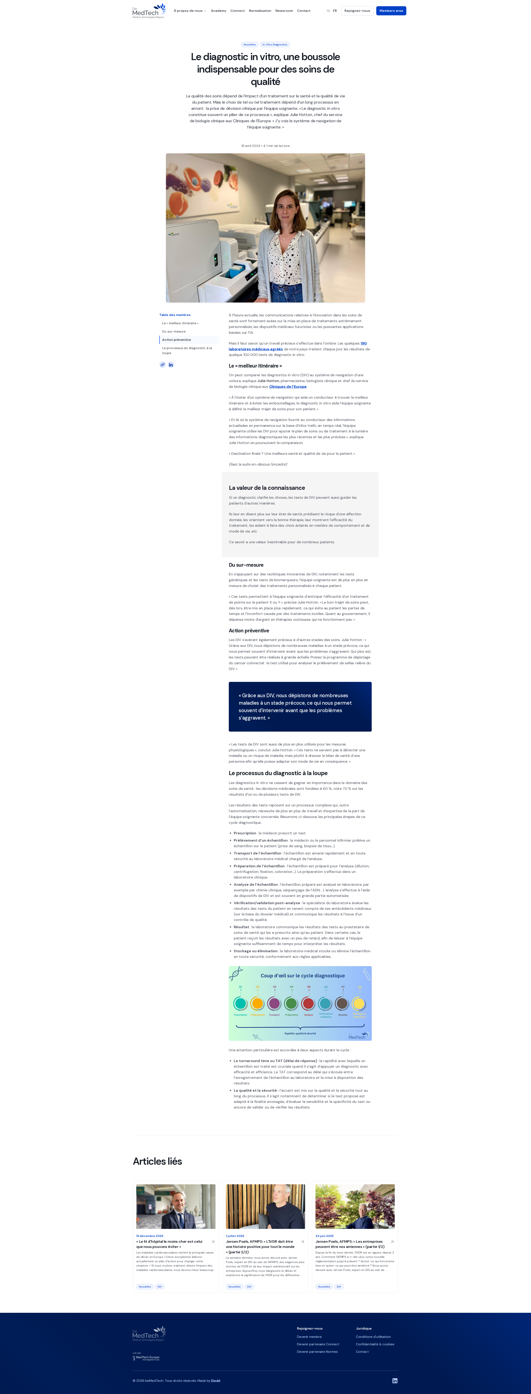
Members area (391, 10)
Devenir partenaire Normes (317, 1351)
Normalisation (260, 10)
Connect (237, 10)
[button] (190, 10)
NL (329, 10)
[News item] (176, 1237)
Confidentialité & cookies (375, 1344)
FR (335, 10)
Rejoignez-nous (357, 10)
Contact (304, 10)
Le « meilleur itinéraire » (180, 323)
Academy (218, 10)
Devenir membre (309, 1337)
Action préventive (176, 340)
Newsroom (284, 10)
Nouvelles (250, 44)
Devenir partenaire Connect (318, 1344)
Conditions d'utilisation (373, 1337)
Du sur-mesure (174, 331)
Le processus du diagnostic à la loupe (187, 350)
